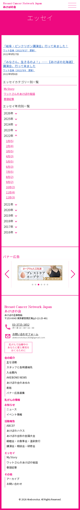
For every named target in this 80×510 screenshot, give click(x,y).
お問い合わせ (14, 484)
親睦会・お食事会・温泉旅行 (23, 441)
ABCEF (11, 425)
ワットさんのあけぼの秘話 (19, 94)
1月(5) (9, 141)
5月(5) (9, 161)
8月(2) (9, 177)
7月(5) (9, 172)
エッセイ (9, 453)
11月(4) (10, 192)
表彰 (9, 388)
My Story (9, 89)
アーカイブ (13, 479)
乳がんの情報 (12, 400)
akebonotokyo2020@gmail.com (28, 337)
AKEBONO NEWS (17, 377)
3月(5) (9, 151)
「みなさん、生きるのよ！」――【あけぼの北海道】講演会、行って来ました (38, 64)
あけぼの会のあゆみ (18, 382)
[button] (32, 284)
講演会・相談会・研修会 (21, 446)
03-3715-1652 (20, 324)
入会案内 (12, 372)
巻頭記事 (9, 99)
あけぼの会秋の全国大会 (21, 436)
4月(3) (9, 156)
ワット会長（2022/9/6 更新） (19, 70)
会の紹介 (9, 358)
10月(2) (10, 187)
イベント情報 (14, 414)
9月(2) (9, 182)
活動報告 (9, 421)
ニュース (12, 409)
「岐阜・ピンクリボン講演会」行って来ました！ (35, 46)
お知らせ (9, 405)
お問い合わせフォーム (25, 334)
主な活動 (12, 362)
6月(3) (9, 167)
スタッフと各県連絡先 (20, 367)
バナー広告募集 (16, 393)
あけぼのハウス (16, 430)
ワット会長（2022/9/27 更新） (19, 50)
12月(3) (10, 197)
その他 (8, 474)
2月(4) (9, 146)
